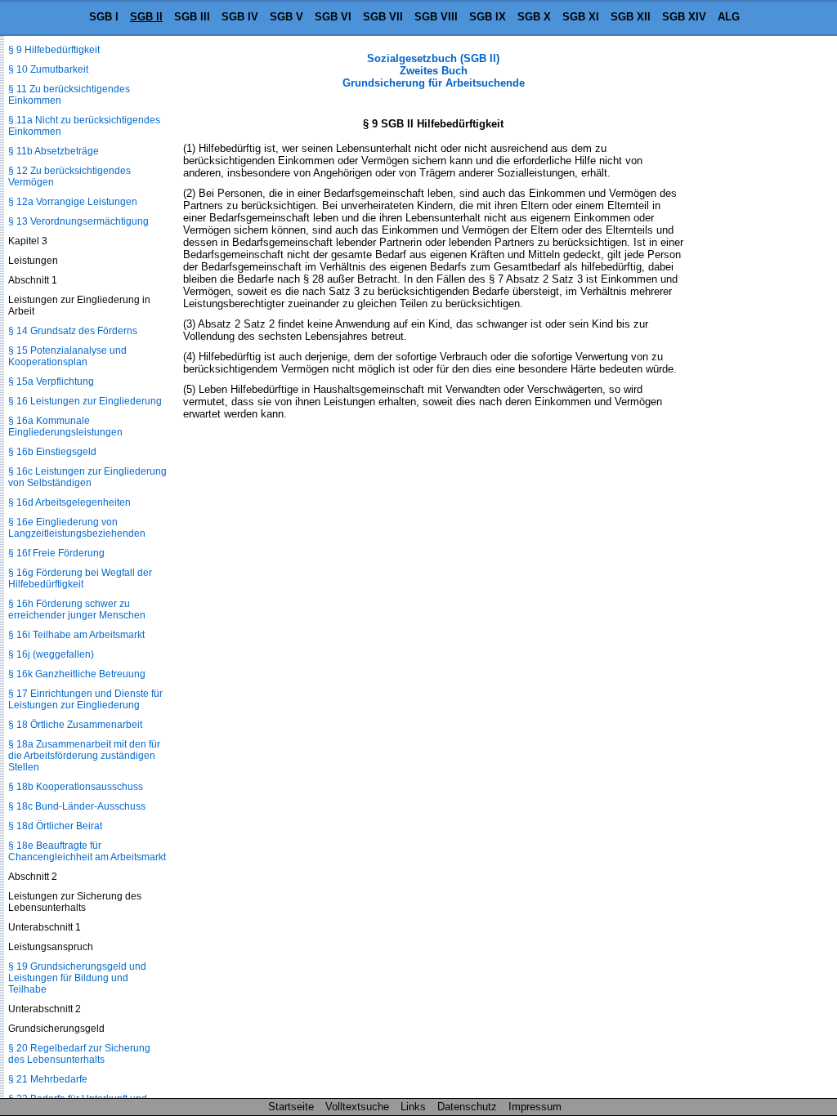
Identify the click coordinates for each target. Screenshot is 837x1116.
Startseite (291, 1106)
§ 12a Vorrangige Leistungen (72, 202)
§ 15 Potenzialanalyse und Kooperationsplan (67, 356)
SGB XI (580, 17)
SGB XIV (684, 17)
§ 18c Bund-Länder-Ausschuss (76, 806)
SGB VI (333, 17)
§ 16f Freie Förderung (56, 553)
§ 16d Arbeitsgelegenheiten (69, 502)
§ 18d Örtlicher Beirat (55, 826)
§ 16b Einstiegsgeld (52, 452)
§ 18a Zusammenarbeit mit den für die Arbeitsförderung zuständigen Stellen (84, 756)
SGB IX (487, 17)
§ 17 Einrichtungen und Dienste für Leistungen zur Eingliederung (85, 699)
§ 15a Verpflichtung (51, 381)
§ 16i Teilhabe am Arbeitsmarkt (76, 635)
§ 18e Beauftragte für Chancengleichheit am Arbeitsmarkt (87, 851)
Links (413, 1106)
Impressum (535, 1106)
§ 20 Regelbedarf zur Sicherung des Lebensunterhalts (79, 1053)
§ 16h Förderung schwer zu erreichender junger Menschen (76, 609)
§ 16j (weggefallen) (51, 654)
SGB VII (383, 17)
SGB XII (631, 17)
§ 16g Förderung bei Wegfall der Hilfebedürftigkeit (80, 578)
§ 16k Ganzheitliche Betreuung (76, 674)
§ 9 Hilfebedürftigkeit (54, 50)
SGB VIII (436, 17)
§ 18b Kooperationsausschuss (75, 786)
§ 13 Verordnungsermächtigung (78, 221)
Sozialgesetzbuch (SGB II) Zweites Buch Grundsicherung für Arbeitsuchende (433, 70)
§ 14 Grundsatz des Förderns (72, 331)
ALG (729, 17)
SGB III (192, 17)
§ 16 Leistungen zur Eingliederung (85, 401)
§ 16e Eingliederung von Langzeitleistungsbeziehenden (76, 527)
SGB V (286, 17)
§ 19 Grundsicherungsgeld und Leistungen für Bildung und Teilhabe (77, 978)
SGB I (104, 17)
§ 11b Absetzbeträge (53, 151)
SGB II (146, 17)
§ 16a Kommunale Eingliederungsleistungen (65, 426)
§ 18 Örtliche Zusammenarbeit (75, 724)
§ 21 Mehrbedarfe (47, 1079)
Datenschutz (467, 1106)
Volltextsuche (357, 1106)
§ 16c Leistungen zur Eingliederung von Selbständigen (87, 477)
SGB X (534, 17)
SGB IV (240, 17)
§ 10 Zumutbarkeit (48, 69)
